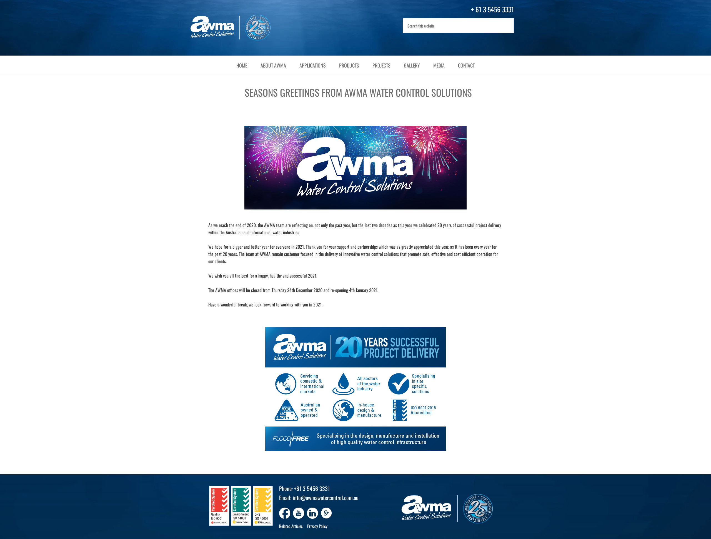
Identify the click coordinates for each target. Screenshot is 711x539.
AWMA (236, 28)
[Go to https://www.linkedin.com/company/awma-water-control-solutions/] (312, 513)
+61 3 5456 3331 (312, 488)
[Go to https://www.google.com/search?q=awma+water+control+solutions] (326, 514)
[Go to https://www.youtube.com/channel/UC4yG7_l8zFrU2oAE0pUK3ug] (298, 513)
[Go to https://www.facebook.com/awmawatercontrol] (284, 513)
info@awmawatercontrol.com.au (326, 497)
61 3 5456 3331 (494, 9)
